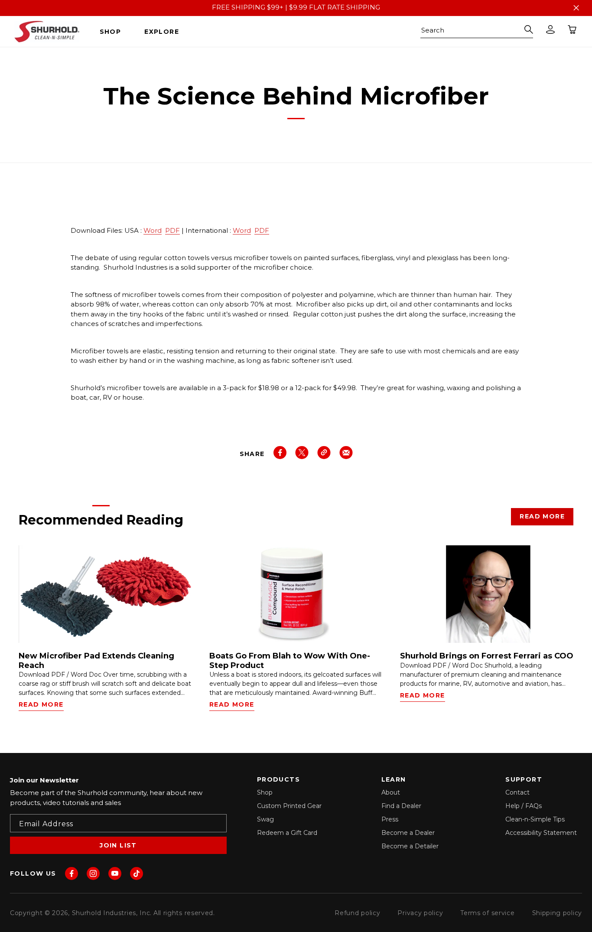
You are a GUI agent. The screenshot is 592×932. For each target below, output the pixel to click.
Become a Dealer (408, 833)
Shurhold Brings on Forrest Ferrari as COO (486, 656)
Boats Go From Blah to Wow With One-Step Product (289, 661)
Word (152, 230)
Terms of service (487, 913)
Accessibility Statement (541, 833)
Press (389, 819)
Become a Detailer (410, 846)
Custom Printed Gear (289, 806)
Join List (118, 845)
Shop (265, 792)
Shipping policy (557, 913)
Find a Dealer (401, 806)
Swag (265, 819)
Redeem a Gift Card (287, 833)
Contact (517, 792)
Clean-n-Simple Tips (535, 819)
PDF (172, 230)
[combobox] (476, 31)
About (390, 792)
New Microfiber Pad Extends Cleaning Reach (96, 661)
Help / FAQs (523, 806)
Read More (542, 516)
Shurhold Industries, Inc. (112, 913)
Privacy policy (420, 913)
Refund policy (357, 913)
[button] (113, 32)
